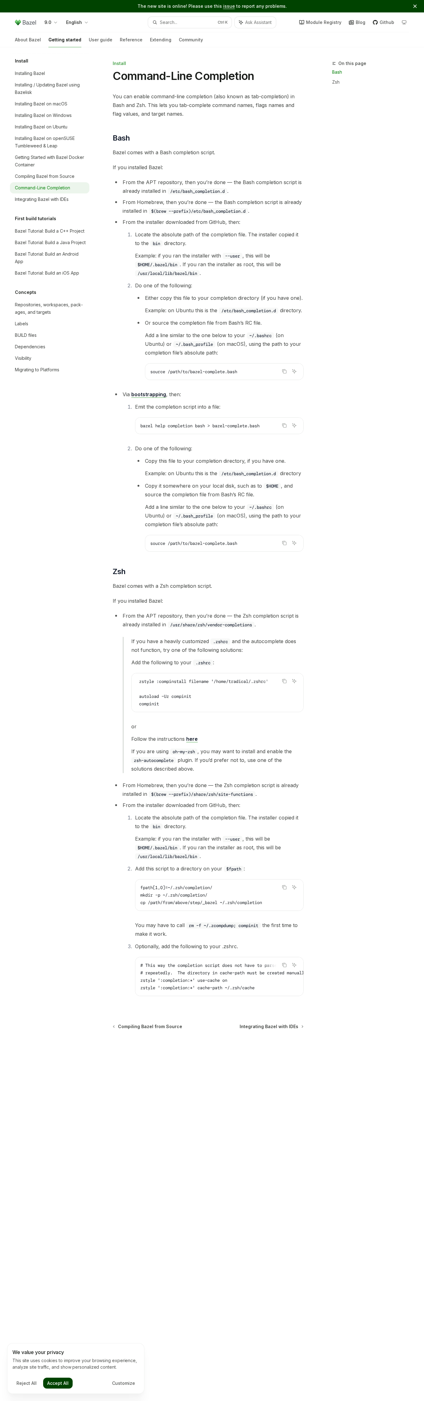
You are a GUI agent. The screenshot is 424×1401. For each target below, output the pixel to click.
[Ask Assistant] (294, 371)
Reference (131, 39)
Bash (337, 72)
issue (229, 6)
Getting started (64, 39)
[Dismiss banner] (415, 6)
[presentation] (217, 692)
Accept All (58, 1383)
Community (191, 39)
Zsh (336, 82)
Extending (160, 39)
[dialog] (75, 1368)
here (192, 739)
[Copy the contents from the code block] (284, 371)
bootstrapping (148, 394)
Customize (123, 1383)
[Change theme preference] (404, 22)
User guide (100, 39)
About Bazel (28, 39)
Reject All (26, 1383)
